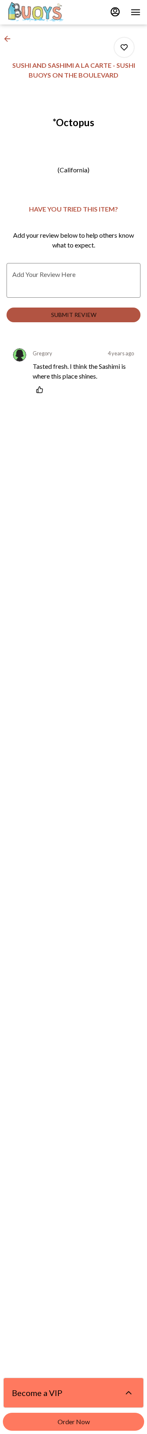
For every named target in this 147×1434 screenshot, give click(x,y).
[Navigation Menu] (136, 12)
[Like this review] (42, 389)
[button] (10, 39)
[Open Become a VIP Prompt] (128, 1393)
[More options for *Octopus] (124, 47)
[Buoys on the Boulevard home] (43, 12)
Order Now (74, 1421)
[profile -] (115, 12)
